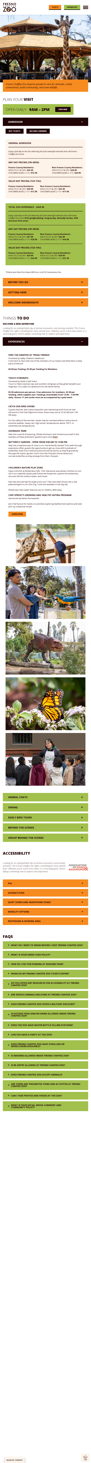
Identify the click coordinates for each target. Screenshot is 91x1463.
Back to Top (85, 1458)
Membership (72, 7)
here (55, 437)
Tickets (55, 7)
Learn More (17, 514)
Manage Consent (15, 1460)
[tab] (45, 122)
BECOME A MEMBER (38, 131)
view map (62, 109)
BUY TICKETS (14, 131)
